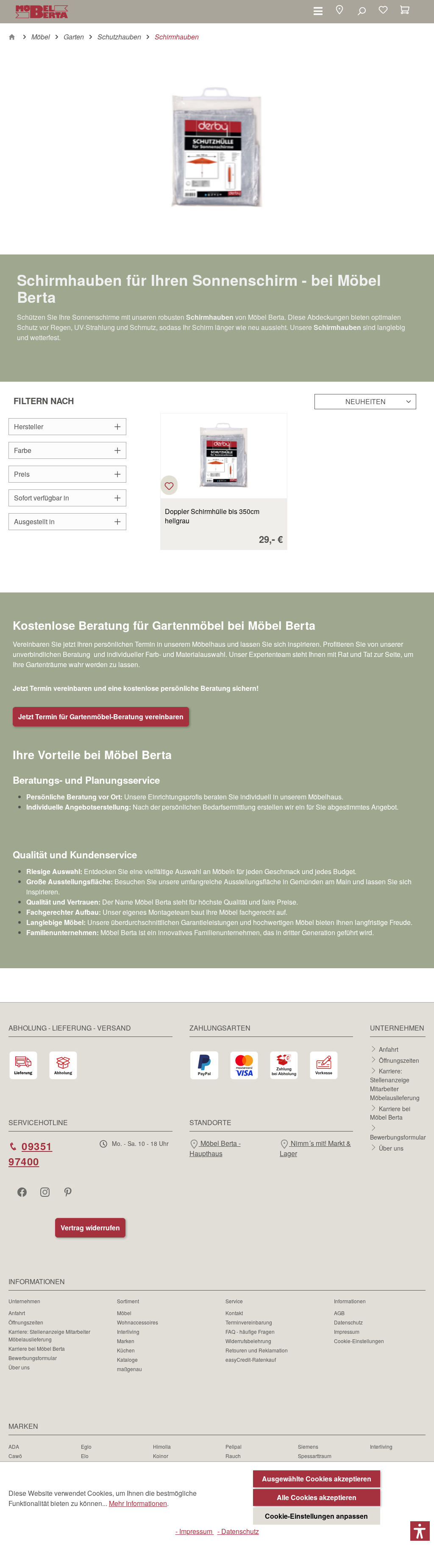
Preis (22, 474)
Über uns (391, 1147)
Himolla (162, 1446)
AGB (339, 1312)
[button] (339, 11)
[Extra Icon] (68, 1191)
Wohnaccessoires (137, 1322)
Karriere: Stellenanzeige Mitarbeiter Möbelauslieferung (395, 1084)
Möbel (124, 1312)
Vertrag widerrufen (90, 1227)
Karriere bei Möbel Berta (390, 1112)
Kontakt (234, 1312)
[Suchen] (361, 10)
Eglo (86, 1446)
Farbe (22, 450)
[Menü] (318, 10)
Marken (125, 1340)
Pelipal (233, 1446)
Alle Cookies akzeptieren (316, 1497)
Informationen (350, 1301)
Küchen (126, 1350)
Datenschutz (348, 1322)
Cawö (15, 1455)
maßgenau (129, 1368)
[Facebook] (23, 1191)
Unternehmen (24, 1301)
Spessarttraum (314, 1455)
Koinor (160, 1455)
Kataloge (127, 1359)
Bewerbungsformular (398, 1137)
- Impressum (194, 1531)
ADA (13, 1446)
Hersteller (28, 426)
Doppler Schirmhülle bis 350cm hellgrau (212, 516)
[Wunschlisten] (383, 10)
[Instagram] (45, 1191)
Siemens (308, 1446)
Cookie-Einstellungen (359, 1340)
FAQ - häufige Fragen (250, 1331)
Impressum (346, 1331)
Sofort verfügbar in (41, 498)
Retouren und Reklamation (256, 1350)
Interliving (128, 1331)
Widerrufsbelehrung (248, 1340)
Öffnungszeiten (399, 1060)
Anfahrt (388, 1049)
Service (234, 1301)
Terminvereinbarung (248, 1322)
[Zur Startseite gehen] (41, 11)
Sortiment (128, 1301)
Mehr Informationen (138, 1503)
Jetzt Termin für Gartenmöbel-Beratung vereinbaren (101, 716)
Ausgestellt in (34, 521)
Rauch (233, 1455)
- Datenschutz (238, 1531)
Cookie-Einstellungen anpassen (316, 1516)
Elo (85, 1455)
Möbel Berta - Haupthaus (215, 1148)
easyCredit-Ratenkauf (250, 1359)
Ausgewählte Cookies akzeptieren (316, 1479)
